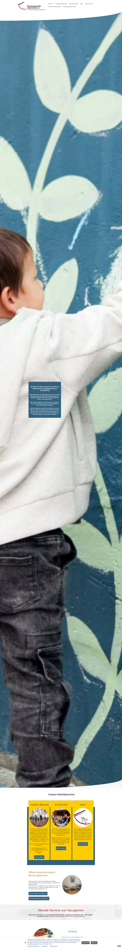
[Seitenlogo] (31, 6)
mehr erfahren (39, 857)
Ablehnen (94, 943)
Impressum (45, 946)
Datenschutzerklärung (33, 946)
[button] (118, 946)
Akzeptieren (85, 943)
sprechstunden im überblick (38, 893)
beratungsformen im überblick (39, 898)
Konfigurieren (53, 946)
